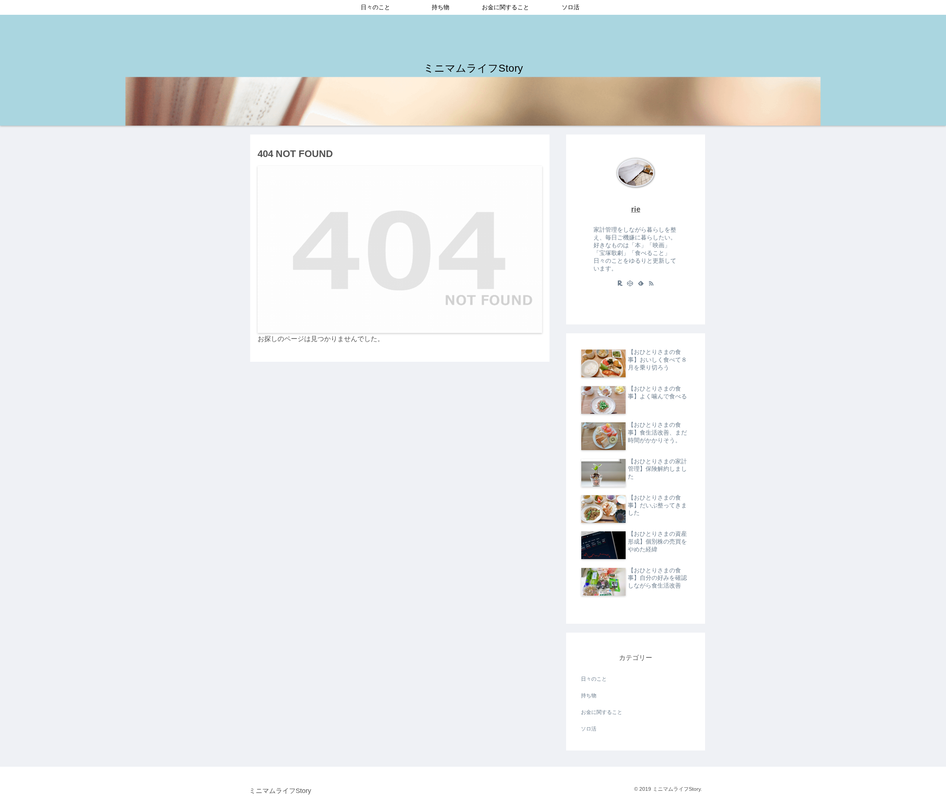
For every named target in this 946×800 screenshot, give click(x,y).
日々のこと (594, 679)
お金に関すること (601, 712)
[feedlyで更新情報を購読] (641, 283)
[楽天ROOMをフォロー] (620, 283)
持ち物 (588, 695)
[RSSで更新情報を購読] (651, 283)
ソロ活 (588, 729)
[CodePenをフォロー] (630, 283)
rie (635, 209)
